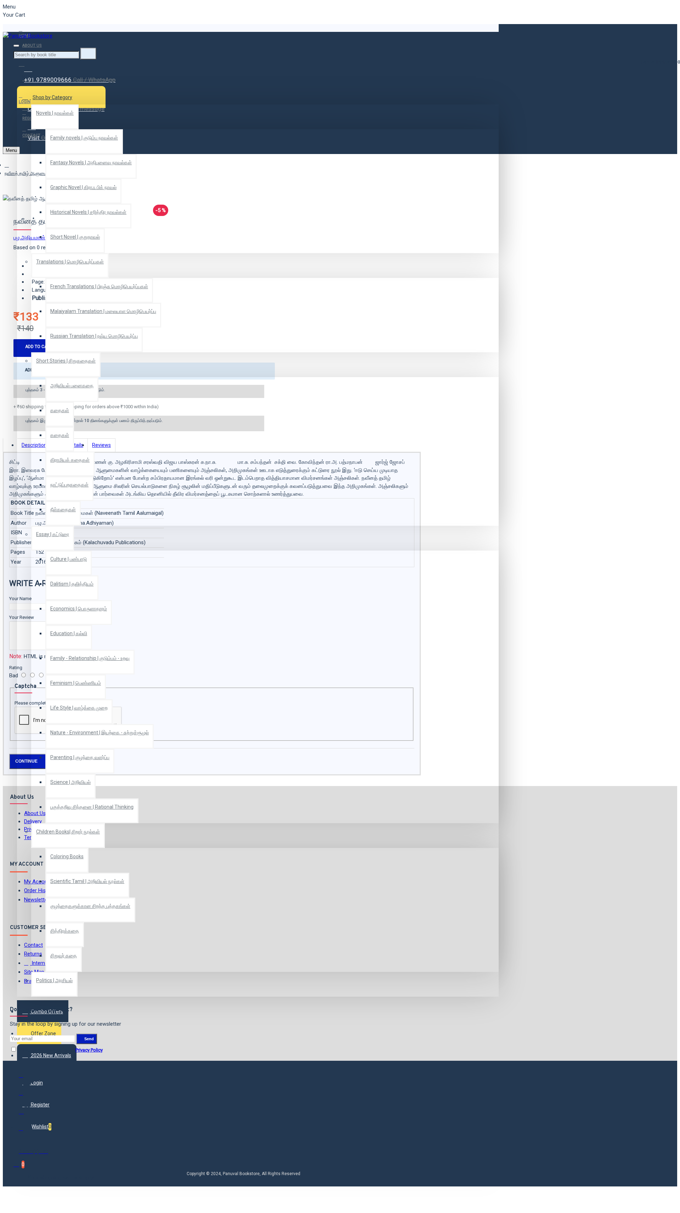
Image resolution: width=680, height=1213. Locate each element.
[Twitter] (26, 1096)
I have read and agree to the (60, 1050)
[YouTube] (26, 1131)
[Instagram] (26, 1114)
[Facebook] (26, 1078)
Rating (15, 667)
